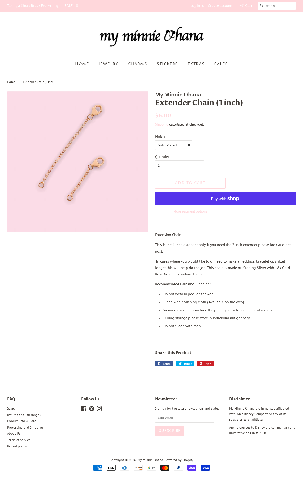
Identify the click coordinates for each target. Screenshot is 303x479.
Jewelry (108, 64)
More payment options (190, 211)
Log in (195, 6)
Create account (220, 6)
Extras (196, 64)
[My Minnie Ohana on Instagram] (99, 409)
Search (12, 408)
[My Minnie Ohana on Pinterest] (91, 409)
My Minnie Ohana (150, 460)
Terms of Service (18, 440)
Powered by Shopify (179, 460)
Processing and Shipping (25, 427)
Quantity (162, 156)
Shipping (161, 124)
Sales (221, 64)
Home (82, 64)
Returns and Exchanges (24, 415)
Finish (160, 136)
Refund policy (17, 446)
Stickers (167, 64)
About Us (13, 433)
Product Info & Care (21, 421)
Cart (249, 6)
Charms (137, 64)
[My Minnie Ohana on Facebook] (84, 409)
